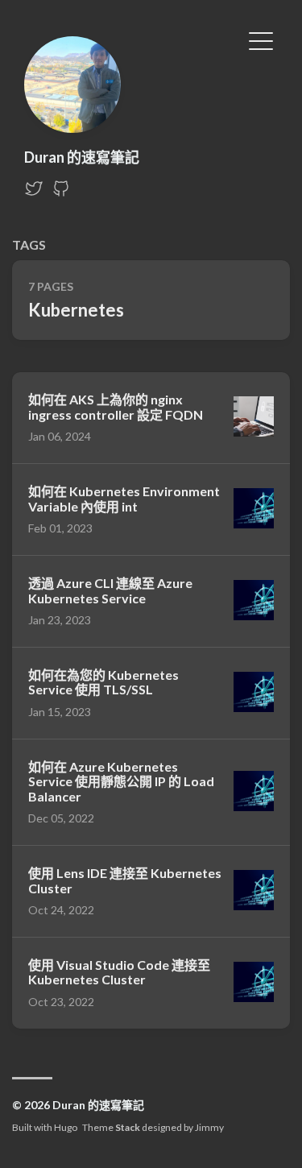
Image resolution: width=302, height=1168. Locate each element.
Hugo (65, 1127)
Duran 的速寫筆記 (81, 157)
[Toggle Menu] (261, 39)
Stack (127, 1127)
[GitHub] (61, 193)
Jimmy (209, 1127)
